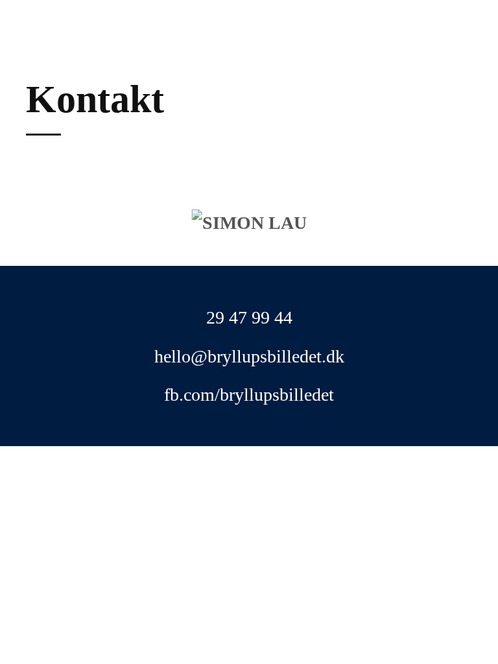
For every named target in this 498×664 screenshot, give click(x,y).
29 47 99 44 (249, 317)
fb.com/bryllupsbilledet (249, 395)
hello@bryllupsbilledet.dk (249, 356)
